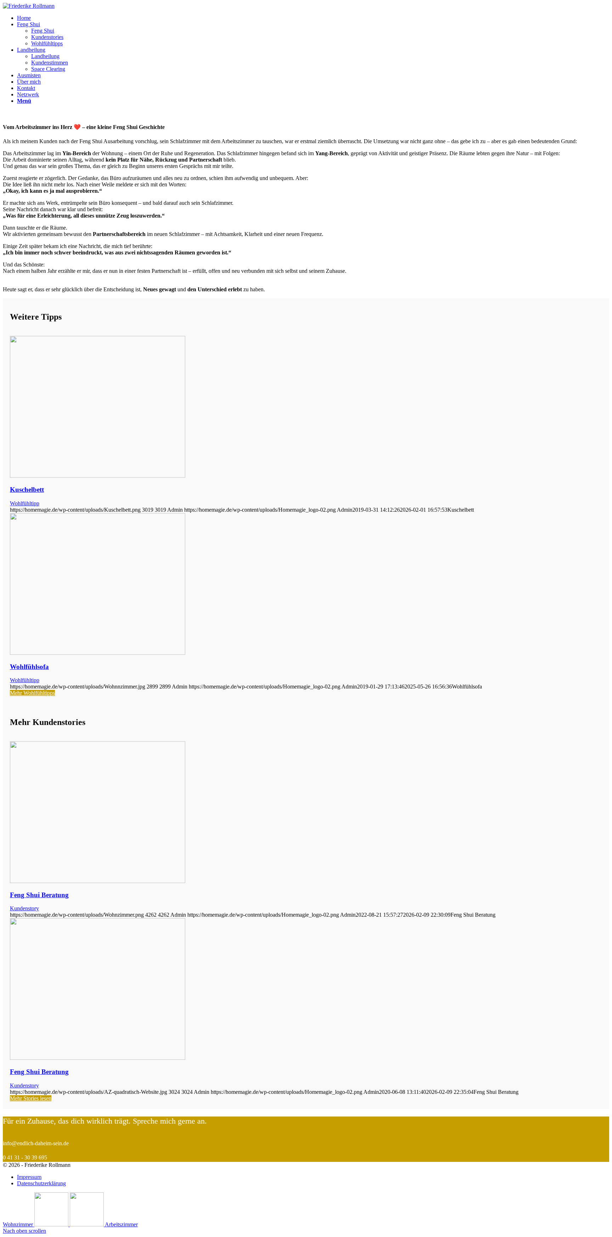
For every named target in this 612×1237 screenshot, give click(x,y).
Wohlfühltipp (24, 503)
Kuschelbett (27, 489)
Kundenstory (24, 908)
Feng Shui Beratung (39, 895)
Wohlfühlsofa (29, 666)
